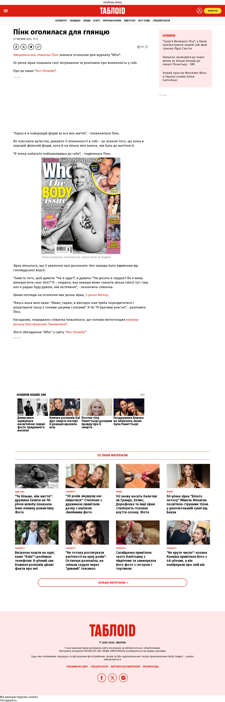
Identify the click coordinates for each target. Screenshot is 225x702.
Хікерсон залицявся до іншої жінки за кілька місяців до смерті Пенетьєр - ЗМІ (183, 60)
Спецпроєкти (161, 20)
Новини (169, 36)
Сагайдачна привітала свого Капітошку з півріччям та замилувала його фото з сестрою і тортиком (136, 561)
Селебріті (61, 20)
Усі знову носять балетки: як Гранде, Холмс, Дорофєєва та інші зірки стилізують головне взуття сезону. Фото (137, 504)
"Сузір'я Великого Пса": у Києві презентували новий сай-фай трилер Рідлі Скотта (185, 44)
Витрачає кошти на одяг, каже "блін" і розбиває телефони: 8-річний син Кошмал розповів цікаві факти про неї (35, 561)
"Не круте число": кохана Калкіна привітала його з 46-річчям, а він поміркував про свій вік (187, 559)
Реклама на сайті (77, 666)
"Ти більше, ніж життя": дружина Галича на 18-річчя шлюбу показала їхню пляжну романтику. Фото (34, 504)
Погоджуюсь (8, 700)
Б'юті (96, 20)
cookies (33, 697)
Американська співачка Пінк (35, 55)
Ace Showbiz (45, 71)
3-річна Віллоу (96, 295)
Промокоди (151, 666)
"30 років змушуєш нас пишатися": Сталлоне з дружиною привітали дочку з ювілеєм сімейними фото (84, 504)
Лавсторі (129, 20)
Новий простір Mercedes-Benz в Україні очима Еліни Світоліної (185, 76)
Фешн (87, 20)
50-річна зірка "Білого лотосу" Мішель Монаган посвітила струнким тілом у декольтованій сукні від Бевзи (187, 504)
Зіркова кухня (112, 20)
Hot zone (144, 20)
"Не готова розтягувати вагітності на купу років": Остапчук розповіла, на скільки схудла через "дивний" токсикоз (86, 561)
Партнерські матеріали (125, 666)
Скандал (75, 20)
